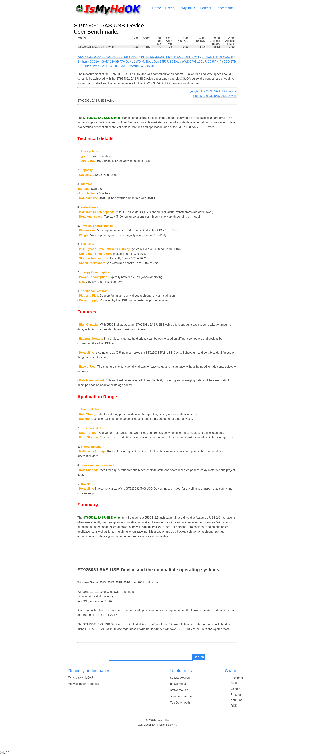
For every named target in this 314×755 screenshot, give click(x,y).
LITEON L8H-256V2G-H (217, 56)
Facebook (237, 677)
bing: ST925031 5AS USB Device (215, 95)
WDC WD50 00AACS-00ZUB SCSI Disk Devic (107, 56)
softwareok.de (179, 690)
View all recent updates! (83, 683)
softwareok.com (180, 677)
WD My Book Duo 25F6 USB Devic (159, 61)
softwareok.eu (179, 683)
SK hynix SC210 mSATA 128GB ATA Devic (105, 61)
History (170, 8)
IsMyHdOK (188, 8)
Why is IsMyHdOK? (80, 677)
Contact (205, 8)
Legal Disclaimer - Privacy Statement (157, 725)
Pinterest (236, 694)
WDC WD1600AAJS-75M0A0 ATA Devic (128, 66)
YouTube (236, 700)
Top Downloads (180, 702)
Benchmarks (224, 8)
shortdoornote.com (182, 696)
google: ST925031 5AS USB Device (213, 91)
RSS (234, 705)
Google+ (236, 688)
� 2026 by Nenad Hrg (157, 720)
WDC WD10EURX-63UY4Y (202, 61)
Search (199, 657)
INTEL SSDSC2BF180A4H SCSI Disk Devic (170, 56)
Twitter (235, 683)
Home (156, 8)
